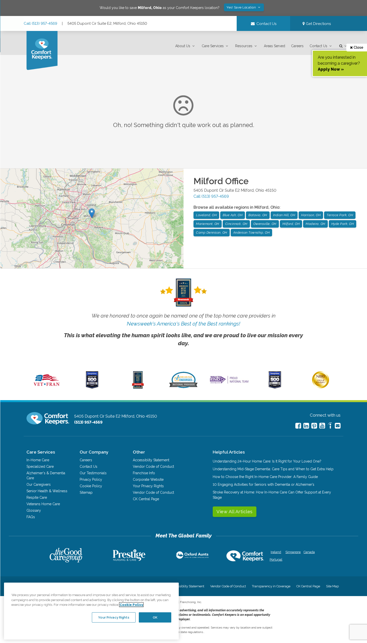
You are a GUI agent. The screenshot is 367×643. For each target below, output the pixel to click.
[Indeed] (330, 426)
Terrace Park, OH (340, 215)
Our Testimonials (93, 473)
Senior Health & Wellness (46, 491)
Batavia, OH (257, 215)
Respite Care (36, 497)
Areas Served (274, 46)
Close (358, 47)
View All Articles (234, 511)
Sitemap (86, 492)
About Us (182, 46)
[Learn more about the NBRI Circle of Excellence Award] (320, 387)
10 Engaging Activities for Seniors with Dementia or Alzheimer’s (263, 484)
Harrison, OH (311, 215)
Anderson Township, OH (251, 232)
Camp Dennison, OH (211, 232)
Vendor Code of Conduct (153, 467)
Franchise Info (144, 473)
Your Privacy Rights (148, 486)
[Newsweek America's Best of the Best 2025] (138, 387)
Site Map (332, 586)
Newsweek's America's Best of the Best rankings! (183, 324)
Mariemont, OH (207, 224)
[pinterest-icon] (314, 426)
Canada (309, 552)
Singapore (292, 552)
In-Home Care (37, 460)
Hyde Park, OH (342, 224)
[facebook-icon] (298, 426)
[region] (91, 611)
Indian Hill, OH (284, 215)
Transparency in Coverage (271, 586)
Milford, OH (291, 224)
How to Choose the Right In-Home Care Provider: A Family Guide (265, 477)
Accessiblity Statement (151, 460)
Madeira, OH (315, 224)
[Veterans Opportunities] (46, 387)
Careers (297, 46)
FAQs (30, 517)
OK (155, 617)
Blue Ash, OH (232, 215)
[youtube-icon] (322, 426)
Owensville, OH (264, 224)
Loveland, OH (206, 215)
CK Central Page (146, 499)
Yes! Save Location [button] (241, 7)
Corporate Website (148, 480)
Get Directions (318, 23)
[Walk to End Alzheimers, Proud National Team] (229, 383)
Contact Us (318, 46)
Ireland (276, 552)
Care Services (213, 46)
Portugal (276, 559)
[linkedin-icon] (306, 426)
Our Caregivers (38, 484)
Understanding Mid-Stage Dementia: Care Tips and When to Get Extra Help (273, 469)
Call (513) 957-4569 (40, 23)
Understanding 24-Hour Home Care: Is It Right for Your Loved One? (267, 461)
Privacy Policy (91, 480)
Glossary (33, 510)
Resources (243, 46)
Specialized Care (40, 467)
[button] (185, 46)
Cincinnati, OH (236, 224)
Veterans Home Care (43, 504)
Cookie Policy (91, 486)
